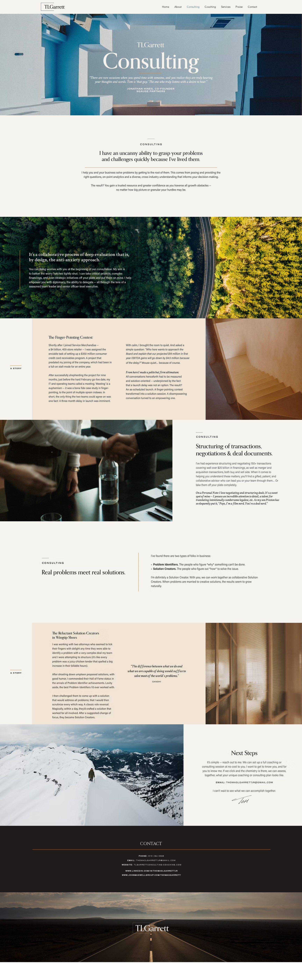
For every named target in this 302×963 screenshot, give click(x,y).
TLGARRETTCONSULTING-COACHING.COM (157, 865)
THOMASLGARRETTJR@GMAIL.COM (156, 860)
